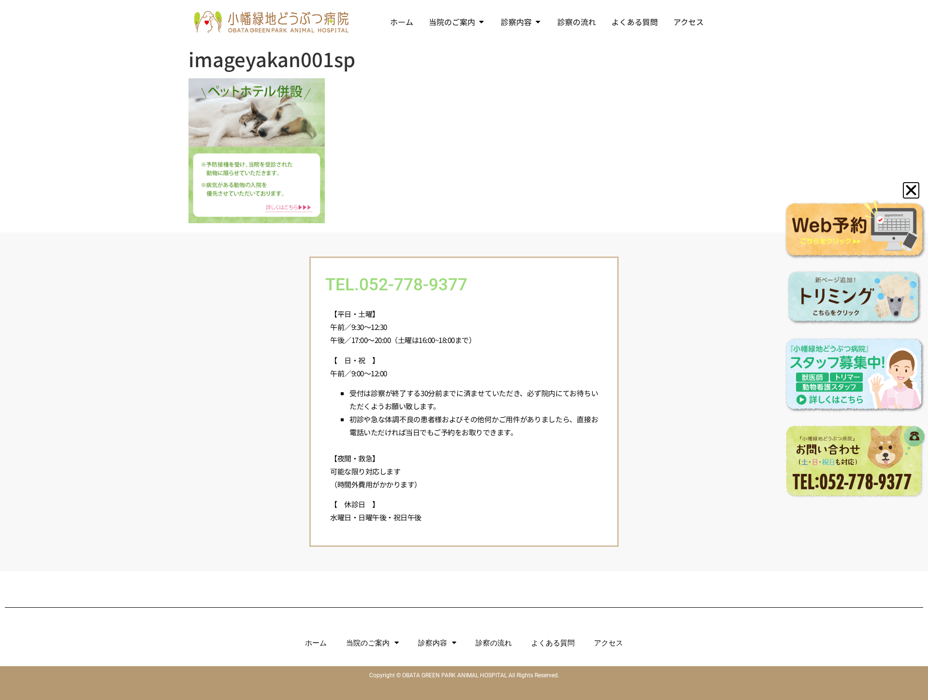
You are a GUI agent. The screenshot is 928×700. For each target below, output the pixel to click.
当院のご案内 (368, 643)
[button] (911, 190)
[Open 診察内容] (538, 22)
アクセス (608, 643)
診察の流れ (494, 643)
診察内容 (432, 643)
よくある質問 (553, 643)
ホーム (316, 643)
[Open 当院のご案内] (481, 22)
